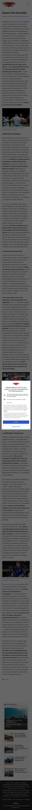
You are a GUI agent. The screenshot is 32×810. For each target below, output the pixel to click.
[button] (16, 403)
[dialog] (16, 405)
